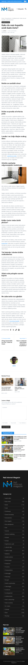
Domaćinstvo (8, 18)
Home (3, 18)
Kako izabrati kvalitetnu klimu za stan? (19, 389)
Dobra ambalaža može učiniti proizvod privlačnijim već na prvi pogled (20, 438)
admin (4, 31)
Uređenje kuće (15, 18)
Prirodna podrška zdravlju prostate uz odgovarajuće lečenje (19, 456)
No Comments (12, 31)
